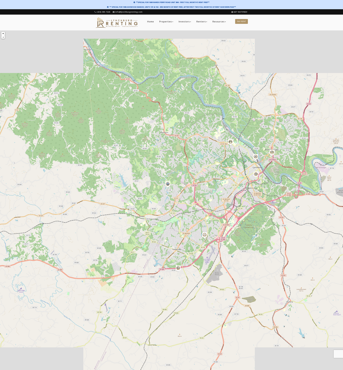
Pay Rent (241, 21)
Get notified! (240, 12)
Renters (201, 21)
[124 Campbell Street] (272, 154)
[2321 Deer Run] (167, 186)
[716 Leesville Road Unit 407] (204, 237)
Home (150, 21)
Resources (218, 21)
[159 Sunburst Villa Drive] (178, 270)
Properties (165, 21)
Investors (184, 21)
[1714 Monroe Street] (255, 176)
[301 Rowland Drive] (230, 144)
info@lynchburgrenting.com (128, 12)
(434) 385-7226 (103, 12)
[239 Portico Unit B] (255, 159)
